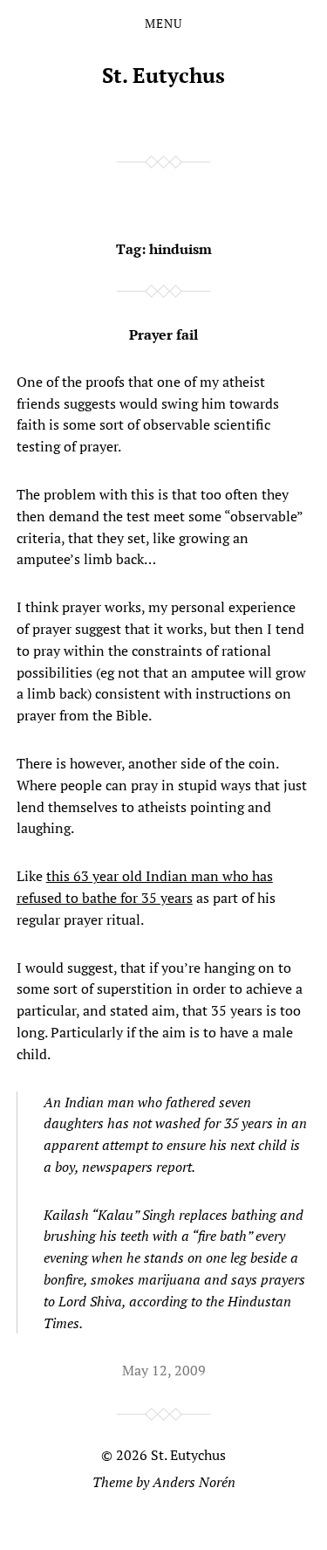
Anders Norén (194, 1481)
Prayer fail (163, 334)
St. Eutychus (163, 75)
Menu (163, 23)
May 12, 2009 (164, 1370)
